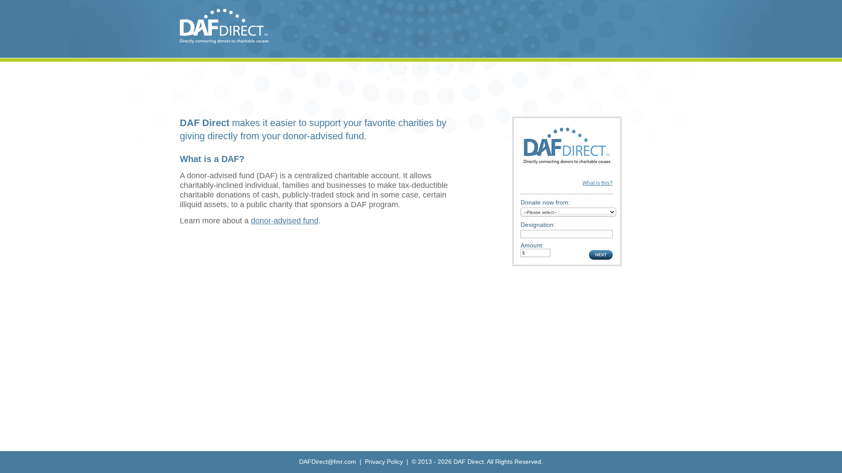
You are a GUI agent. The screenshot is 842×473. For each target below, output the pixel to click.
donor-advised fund (284, 220)
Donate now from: (545, 202)
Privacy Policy (384, 461)
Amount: (532, 245)
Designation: (538, 224)
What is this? (597, 183)
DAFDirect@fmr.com (327, 461)
